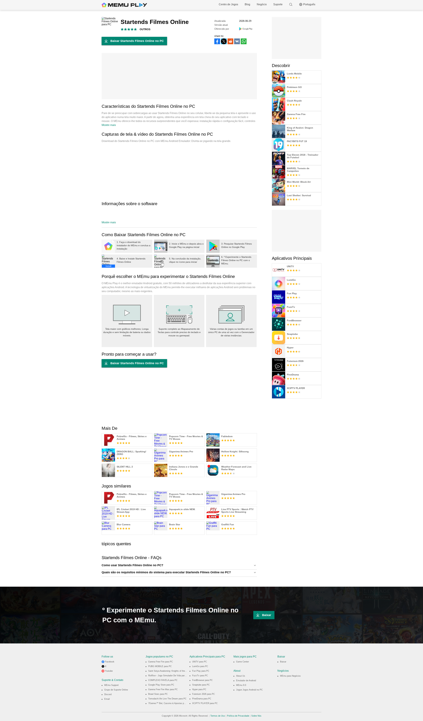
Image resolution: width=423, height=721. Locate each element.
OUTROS (145, 29)
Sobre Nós (256, 716)
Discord (108, 694)
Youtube (109, 671)
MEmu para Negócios (290, 676)
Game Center (242, 661)
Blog (247, 4)
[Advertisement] (179, 76)
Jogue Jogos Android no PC (249, 689)
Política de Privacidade (238, 716)
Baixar (266, 615)
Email (107, 699)
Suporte (278, 4)
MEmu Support (111, 685)
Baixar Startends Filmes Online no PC (137, 41)
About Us (240, 676)
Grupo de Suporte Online (116, 689)
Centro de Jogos (228, 4)
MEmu (124, 5)
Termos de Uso (217, 716)
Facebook (109, 661)
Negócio (262, 4)
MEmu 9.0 (241, 685)
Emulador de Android (246, 680)
